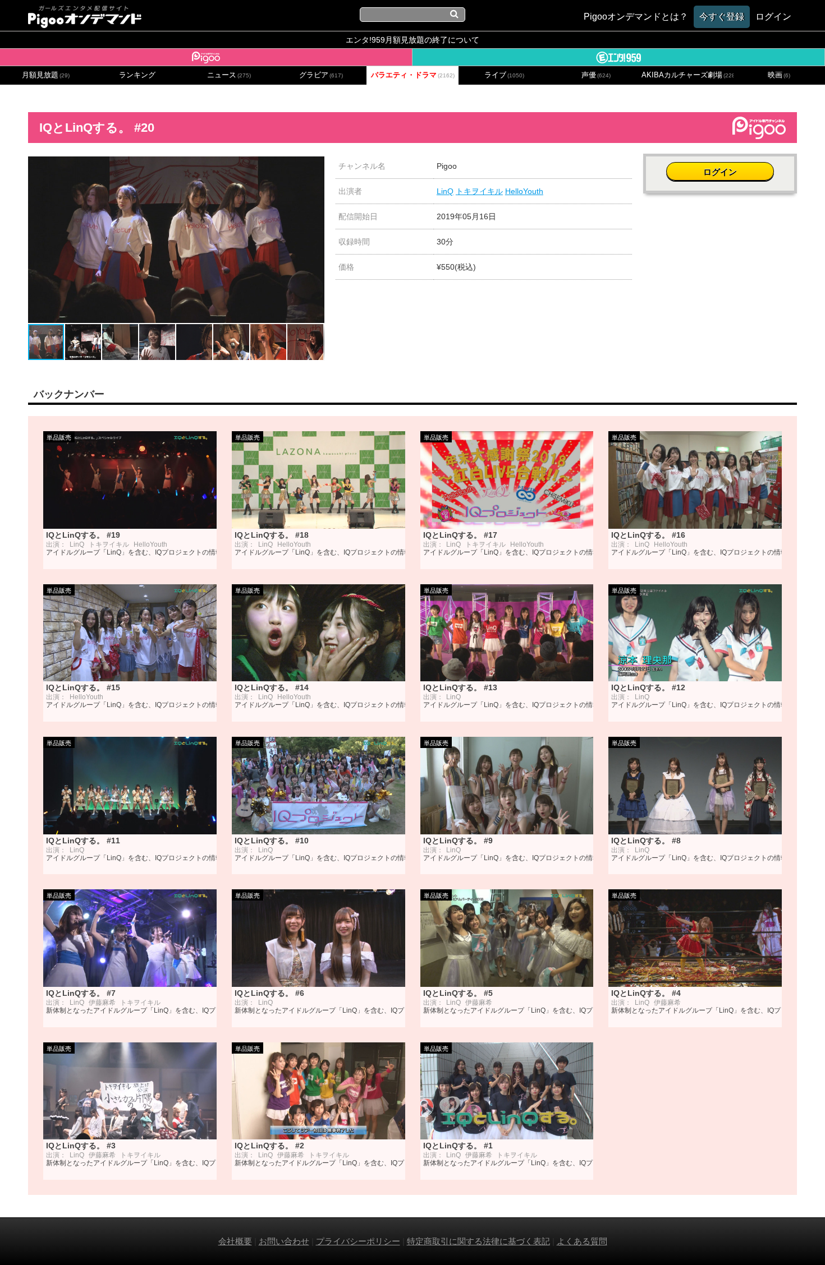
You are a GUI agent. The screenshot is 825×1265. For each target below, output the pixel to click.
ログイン (720, 172)
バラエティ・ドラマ (413, 75)
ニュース (229, 75)
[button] (314, 167)
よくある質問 (582, 1241)
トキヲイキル (479, 191)
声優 (596, 75)
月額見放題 (46, 75)
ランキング (137, 75)
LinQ (445, 191)
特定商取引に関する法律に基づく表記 (478, 1241)
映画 (779, 75)
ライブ (504, 75)
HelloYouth (524, 191)
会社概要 (235, 1241)
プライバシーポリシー (358, 1241)
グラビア (321, 75)
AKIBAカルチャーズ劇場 (687, 75)
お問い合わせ (284, 1241)
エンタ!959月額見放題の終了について (412, 39)
